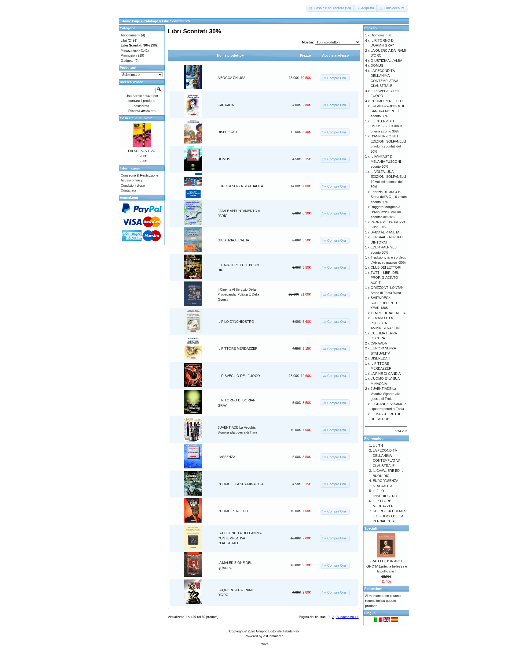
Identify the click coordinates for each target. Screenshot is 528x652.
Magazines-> (130, 50)
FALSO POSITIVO (142, 151)
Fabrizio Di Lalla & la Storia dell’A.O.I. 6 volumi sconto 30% (389, 197)
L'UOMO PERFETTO (234, 511)
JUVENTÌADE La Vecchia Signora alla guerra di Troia (385, 394)
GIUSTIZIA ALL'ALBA (233, 240)
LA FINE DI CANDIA (386, 373)
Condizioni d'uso (133, 185)
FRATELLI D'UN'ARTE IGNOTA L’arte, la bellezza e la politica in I (386, 566)
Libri (124, 40)
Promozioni (129, 55)
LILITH (378, 445)
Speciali (370, 528)
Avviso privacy (132, 180)
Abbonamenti (130, 35)
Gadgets (127, 60)
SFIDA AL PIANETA (385, 232)
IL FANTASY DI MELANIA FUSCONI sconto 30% (386, 161)
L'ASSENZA (226, 457)
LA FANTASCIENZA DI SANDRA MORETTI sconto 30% (387, 111)
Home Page (131, 21)
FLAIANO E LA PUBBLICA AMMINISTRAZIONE (386, 323)
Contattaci (128, 190)
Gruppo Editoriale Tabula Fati (277, 631)
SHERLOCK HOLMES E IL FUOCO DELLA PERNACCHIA (389, 516)
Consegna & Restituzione (139, 175)
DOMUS (224, 159)
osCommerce (273, 636)
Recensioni (373, 589)
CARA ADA (226, 105)
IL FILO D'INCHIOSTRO (236, 321)
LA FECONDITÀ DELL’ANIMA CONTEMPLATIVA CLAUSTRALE (239, 538)
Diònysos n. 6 (381, 35)
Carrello (370, 28)
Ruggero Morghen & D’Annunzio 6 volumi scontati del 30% (386, 212)
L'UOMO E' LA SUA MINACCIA (240, 484)
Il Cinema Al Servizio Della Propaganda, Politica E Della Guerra (238, 294)
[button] (330, 8)
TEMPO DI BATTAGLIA (388, 313)
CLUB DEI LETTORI (386, 267)
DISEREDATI (227, 132)
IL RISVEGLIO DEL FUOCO (239, 376)
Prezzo (305, 55)
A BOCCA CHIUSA (231, 78)
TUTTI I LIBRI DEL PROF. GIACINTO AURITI (385, 278)
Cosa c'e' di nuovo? (136, 118)
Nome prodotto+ (230, 55)
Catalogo (151, 21)
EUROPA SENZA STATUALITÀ (240, 186)
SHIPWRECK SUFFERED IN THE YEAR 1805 (386, 303)
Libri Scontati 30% (176, 21)
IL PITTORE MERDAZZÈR (238, 348)
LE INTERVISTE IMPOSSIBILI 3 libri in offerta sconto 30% (386, 126)
